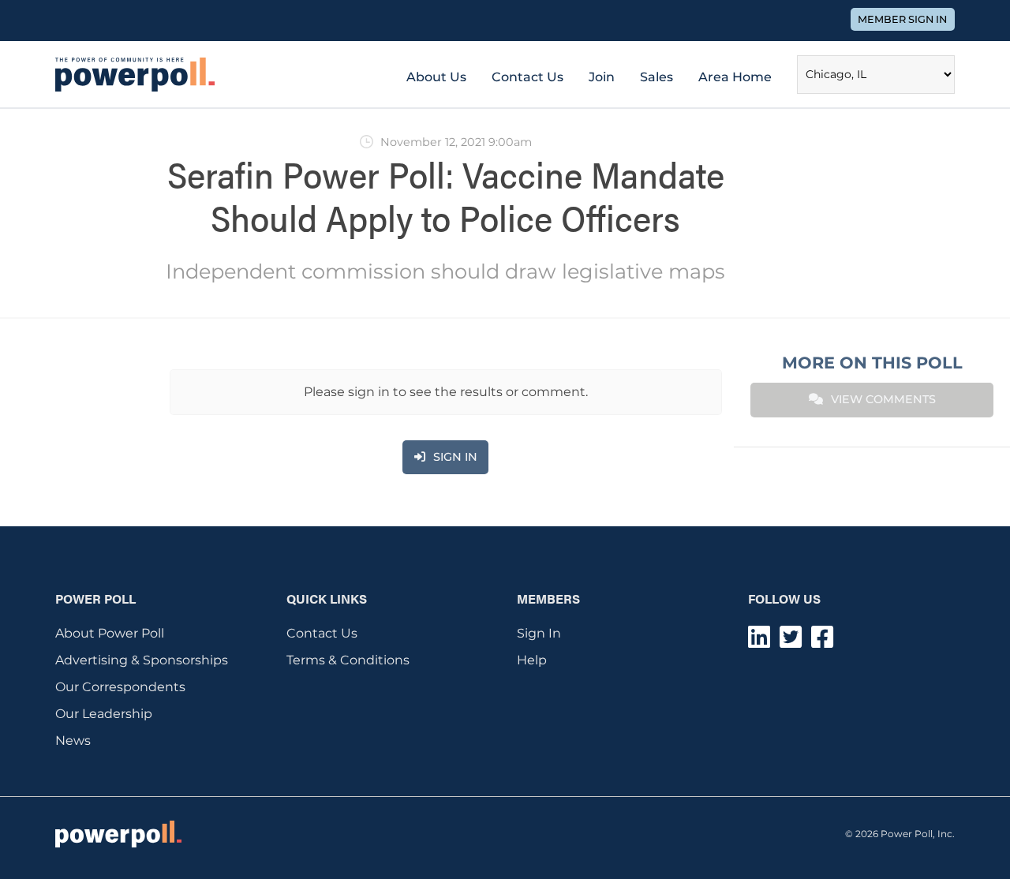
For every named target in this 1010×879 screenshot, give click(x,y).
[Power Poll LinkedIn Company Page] (759, 641)
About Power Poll (109, 633)
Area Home (735, 76)
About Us (436, 76)
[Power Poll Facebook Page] (822, 641)
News (73, 740)
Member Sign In (902, 19)
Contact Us (527, 76)
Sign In (539, 633)
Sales (656, 76)
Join (602, 76)
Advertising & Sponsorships (141, 660)
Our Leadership (103, 713)
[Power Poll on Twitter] (791, 641)
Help (532, 660)
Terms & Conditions (348, 660)
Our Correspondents (120, 686)
